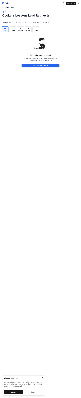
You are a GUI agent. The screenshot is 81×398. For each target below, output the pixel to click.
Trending (6, 7)
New (12, 7)
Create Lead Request (40, 65)
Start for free (71, 3)
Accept (13, 392)
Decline (33, 392)
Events (9, 12)
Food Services (20, 12)
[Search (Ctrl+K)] (63, 3)
